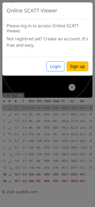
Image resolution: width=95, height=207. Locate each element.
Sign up (77, 66)
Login (55, 66)
